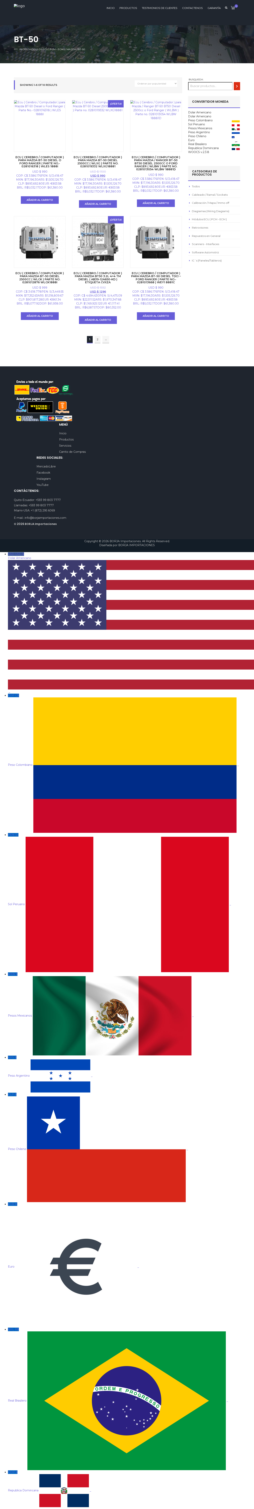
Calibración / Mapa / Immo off (210, 202)
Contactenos (192, 8)
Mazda (71, 49)
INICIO (111, 8)
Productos (128, 8)
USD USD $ (20, 622)
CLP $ (98, 1122)
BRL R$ (118, 1365)
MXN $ (101, 994)
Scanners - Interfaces (205, 244)
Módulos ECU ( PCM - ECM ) (47, 49)
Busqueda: (196, 79)
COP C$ (123, 730)
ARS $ (50, 1066)
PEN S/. (119, 869)
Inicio (23, 49)
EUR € (73, 1235)
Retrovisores (200, 227)
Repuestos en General (206, 235)
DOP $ (49, 1481)
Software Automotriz (205, 252)
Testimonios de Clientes (159, 8)
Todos (196, 186)
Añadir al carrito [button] (40, 199)
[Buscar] (237, 86)
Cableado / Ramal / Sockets (210, 194)
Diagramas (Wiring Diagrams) (210, 211)
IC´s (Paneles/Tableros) (207, 260)
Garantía (214, 8)
